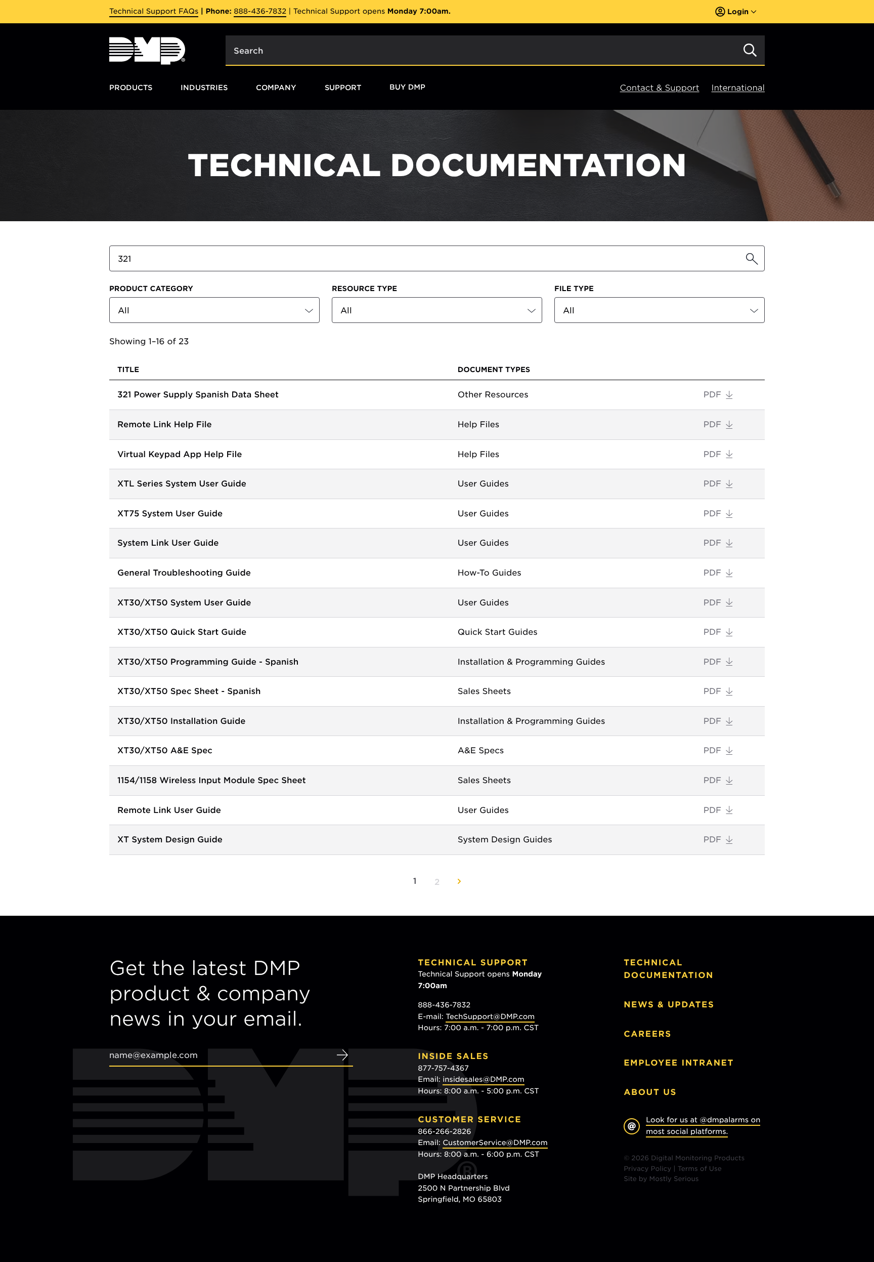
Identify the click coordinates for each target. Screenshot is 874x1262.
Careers (648, 1034)
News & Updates (669, 1004)
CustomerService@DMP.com (495, 1143)
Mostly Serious (674, 1179)
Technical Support (473, 962)
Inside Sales (453, 1056)
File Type (574, 289)
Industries (204, 87)
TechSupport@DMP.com (490, 1017)
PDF (712, 394)
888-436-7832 (260, 12)
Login (738, 11)
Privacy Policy (647, 1169)
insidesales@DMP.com (484, 1080)
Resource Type (364, 289)
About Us (650, 1092)
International (738, 88)
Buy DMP (407, 88)
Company (276, 87)
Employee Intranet (679, 1063)
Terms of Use (700, 1169)
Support (343, 87)
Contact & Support (660, 88)
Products (130, 87)
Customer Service (469, 1119)
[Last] (459, 881)
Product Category (151, 289)
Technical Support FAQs (153, 12)
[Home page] (147, 51)
